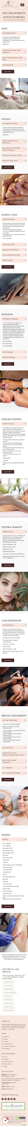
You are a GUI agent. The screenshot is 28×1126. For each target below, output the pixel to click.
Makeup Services (8, 1006)
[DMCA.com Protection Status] (21, 1117)
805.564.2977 (9, 1089)
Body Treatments (8, 989)
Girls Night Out (8, 996)
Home (5, 20)
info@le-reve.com (10, 1086)
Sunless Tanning (8, 1003)
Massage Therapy (8, 982)
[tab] (14, 33)
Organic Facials (8, 985)
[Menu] (22, 5)
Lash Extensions (8, 999)
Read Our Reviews (9, 1010)
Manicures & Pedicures (10, 992)
